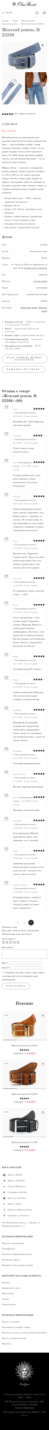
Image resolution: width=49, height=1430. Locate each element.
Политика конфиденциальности (17, 1254)
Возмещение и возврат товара (16, 1327)
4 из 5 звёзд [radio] (14, 942)
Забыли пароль (9, 1304)
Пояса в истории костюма (14, 1338)
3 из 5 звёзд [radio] (10, 942)
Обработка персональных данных (17, 1265)
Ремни (15, 21)
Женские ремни (28, 21)
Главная (5, 21)
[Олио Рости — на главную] (24, 1374)
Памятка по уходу (23, 369)
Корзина (6, 1283)
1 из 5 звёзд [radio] (3, 942)
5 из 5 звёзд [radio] (18, 942)
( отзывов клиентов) (25, 114)
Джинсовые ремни (9, 24)
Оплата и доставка (10, 1322)
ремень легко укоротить (35, 268)
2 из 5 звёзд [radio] (7, 942)
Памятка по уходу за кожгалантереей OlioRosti (24, 1333)
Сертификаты (8, 1249)
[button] (42, 45)
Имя (5, 963)
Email (5, 968)
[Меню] (44, 13)
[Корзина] (37, 12)
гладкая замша (40, 281)
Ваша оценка (9, 939)
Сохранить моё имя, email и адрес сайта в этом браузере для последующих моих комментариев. (23, 976)
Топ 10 (8, 13)
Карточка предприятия (13, 1243)
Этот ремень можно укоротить (24, 359)
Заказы (5, 1299)
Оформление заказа (11, 1288)
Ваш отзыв (8, 947)
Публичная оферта (11, 1260)
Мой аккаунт (8, 1293)
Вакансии (6, 1344)
